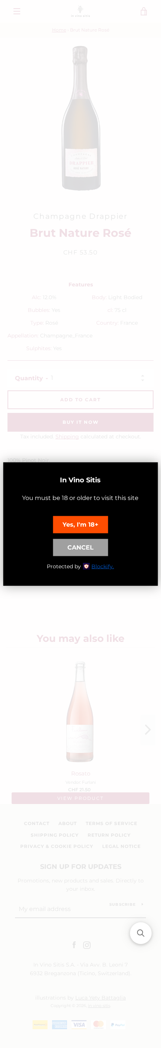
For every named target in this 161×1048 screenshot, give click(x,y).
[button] (141, 933)
